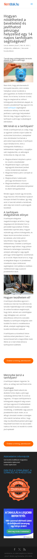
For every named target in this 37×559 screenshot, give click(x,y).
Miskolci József (14, 45)
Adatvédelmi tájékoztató (12, 462)
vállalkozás (16, 48)
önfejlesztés (8, 48)
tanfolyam (12, 108)
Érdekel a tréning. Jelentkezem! (18, 361)
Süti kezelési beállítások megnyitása (15, 460)
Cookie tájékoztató (10, 465)
